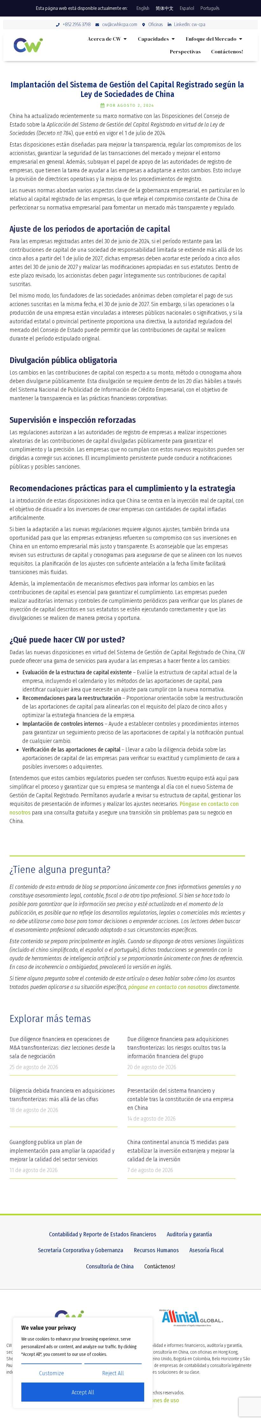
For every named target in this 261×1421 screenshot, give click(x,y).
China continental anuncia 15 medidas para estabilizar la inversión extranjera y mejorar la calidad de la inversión (181, 1151)
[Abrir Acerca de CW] (125, 39)
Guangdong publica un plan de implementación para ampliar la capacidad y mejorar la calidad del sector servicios (62, 1151)
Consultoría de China (110, 1266)
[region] (83, 1362)
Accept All (83, 1392)
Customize (51, 1373)
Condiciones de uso (156, 1400)
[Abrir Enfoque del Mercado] (240, 39)
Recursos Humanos (156, 1250)
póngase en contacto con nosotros (168, 987)
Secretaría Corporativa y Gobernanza (80, 1250)
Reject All (113, 1373)
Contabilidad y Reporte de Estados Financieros (102, 1234)
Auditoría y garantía (189, 1234)
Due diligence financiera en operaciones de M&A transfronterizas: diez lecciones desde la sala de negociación (62, 1048)
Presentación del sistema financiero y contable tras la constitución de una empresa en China (180, 1099)
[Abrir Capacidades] (173, 39)
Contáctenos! (159, 1266)
